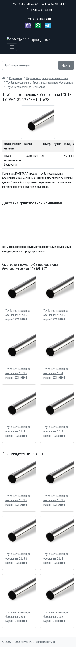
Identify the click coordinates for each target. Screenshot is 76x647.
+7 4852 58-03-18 (41, 10)
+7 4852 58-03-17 (55, 4)
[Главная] (3, 78)
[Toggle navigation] (12, 47)
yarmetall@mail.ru (41, 18)
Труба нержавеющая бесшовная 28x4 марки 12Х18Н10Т (55, 373)
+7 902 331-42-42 (27, 4)
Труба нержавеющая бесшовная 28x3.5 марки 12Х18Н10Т (17, 315)
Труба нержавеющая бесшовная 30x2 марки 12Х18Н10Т (55, 431)
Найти (66, 65)
